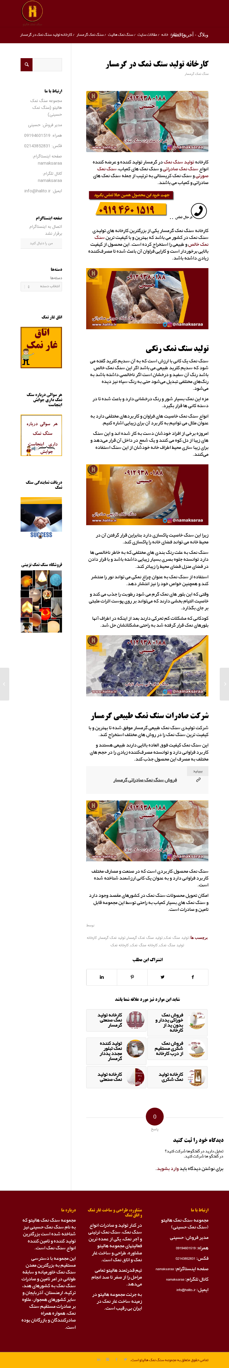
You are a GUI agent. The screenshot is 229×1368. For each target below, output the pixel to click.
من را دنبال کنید (41, 243)
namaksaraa (50, 163)
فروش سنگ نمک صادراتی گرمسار (145, 780)
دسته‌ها (56, 278)
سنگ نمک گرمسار (90, 35)
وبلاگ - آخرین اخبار (189, 34)
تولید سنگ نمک (179, 162)
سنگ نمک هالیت (120, 35)
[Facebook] (116, 1359)
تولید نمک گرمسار (112, 938)
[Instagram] (107, 1359)
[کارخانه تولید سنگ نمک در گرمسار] (147, 121)
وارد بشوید (168, 1169)
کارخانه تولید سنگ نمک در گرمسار (156, 65)
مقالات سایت (147, 35)
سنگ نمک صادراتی (180, 169)
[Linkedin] (98, 1359)
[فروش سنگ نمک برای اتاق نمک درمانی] (224, 684)
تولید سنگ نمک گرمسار (145, 938)
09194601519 (37, 135)
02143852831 (37, 146)
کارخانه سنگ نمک (144, 945)
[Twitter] (125, 1359)
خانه (164, 35)
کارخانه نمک (120, 945)
